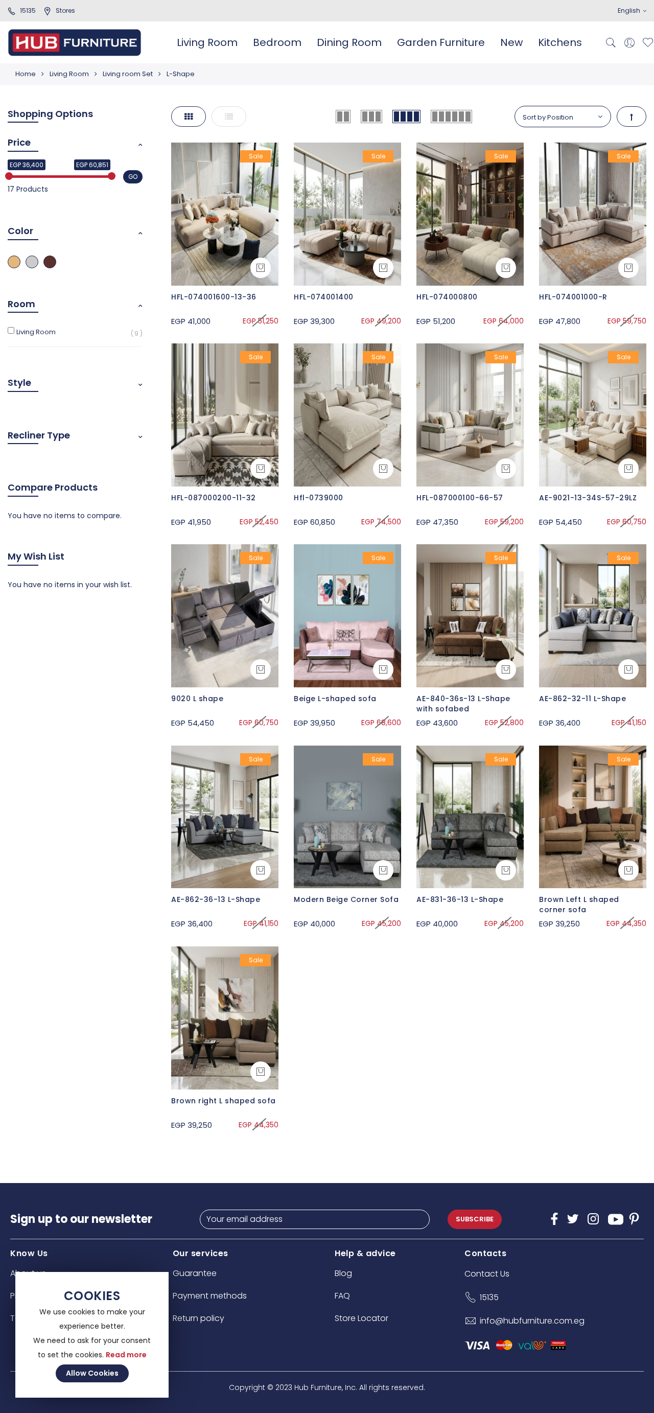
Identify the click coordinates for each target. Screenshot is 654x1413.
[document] (92, 1334)
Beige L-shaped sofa (335, 698)
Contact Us (486, 1274)
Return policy (198, 1318)
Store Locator (361, 1318)
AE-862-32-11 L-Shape (582, 698)
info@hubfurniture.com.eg (532, 1321)
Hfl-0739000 (318, 498)
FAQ (342, 1296)
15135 (28, 10)
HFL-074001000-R (573, 297)
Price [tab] (19, 142)
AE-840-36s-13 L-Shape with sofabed (463, 703)
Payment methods (210, 1296)
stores (65, 10)
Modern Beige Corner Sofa (346, 899)
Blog (343, 1273)
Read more (126, 1355)
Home (25, 74)
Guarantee (195, 1273)
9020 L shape (197, 698)
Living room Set (128, 74)
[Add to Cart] (260, 268)
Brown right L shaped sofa (223, 1101)
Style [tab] (19, 382)
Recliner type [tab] (39, 435)
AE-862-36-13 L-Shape (215, 899)
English (630, 10)
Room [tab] (21, 303)
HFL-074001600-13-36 (213, 297)
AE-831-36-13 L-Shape (459, 899)
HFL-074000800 (447, 297)
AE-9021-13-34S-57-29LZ (588, 498)
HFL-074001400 (324, 297)
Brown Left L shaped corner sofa (579, 904)
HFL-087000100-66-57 (459, 498)
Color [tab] (20, 230)
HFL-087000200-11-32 (213, 498)
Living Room (69, 74)
